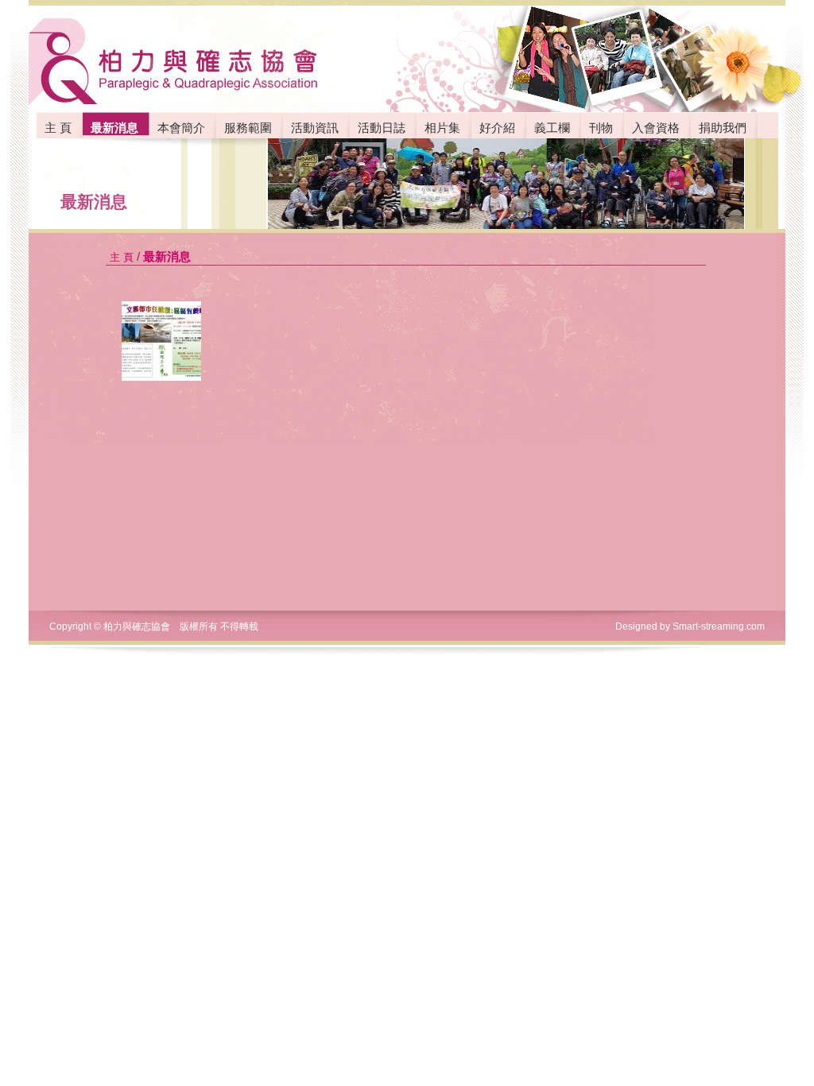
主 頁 (58, 127)
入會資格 (656, 127)
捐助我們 (722, 127)
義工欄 (552, 127)
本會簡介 (181, 127)
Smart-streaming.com (719, 626)
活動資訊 (315, 127)
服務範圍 (248, 127)
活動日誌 (381, 127)
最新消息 (93, 201)
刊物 (601, 127)
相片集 (442, 127)
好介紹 (497, 127)
